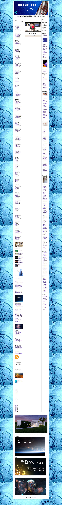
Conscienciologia (17, 58)
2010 (16, 411)
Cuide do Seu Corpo (17, 339)
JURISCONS (16, 224)
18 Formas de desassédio (17, 287)
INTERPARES (17, 222)
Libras (16, 145)
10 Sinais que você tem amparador (18, 285)
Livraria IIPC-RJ (45, 165)
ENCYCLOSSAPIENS (17, 218)
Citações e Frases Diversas (18, 332)
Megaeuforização (17, 36)
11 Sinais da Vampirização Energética (19, 282)
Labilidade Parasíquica (17, 94)
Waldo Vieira (16, 202)
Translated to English (17, 238)
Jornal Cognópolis (45, 164)
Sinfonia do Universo (17, 130)
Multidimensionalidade (17, 43)
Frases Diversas (17, 187)
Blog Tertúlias (44, 149)
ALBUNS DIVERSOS (17, 331)
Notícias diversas (17, 172)
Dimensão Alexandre (17, 165)
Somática (16, 86)
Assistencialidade (17, 51)
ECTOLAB (16, 216)
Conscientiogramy (45, 237)
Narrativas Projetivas (17, 44)
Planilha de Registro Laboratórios (18, 315)
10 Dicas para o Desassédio (18, 346)
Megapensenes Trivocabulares (18, 106)
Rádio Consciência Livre (17, 152)
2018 (16, 391)
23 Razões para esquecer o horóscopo (19, 290)
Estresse (16, 93)
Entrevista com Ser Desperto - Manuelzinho (45, 111)
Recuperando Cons (45, 170)
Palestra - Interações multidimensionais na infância (20, 251)
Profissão (16, 174)
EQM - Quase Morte (17, 34)
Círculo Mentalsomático (17, 139)
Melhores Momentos (17, 146)
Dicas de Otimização (17, 125)
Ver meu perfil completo (20, 381)
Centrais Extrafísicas (17, 41)
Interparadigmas (44, 163)
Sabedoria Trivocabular (17, 129)
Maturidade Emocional (17, 95)
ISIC (15, 223)
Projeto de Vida (44, 168)
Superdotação (16, 110)
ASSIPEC (16, 209)
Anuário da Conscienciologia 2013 (45, 235)
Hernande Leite (17, 194)
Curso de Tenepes (17, 117)
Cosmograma (16, 103)
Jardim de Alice (44, 84)
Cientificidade (16, 101)
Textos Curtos (16, 189)
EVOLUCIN (44, 139)
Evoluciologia (16, 74)
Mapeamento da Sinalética (18, 304)
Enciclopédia (44, 158)
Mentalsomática (17, 108)
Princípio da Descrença (17, 65)
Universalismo (16, 78)
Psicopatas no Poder (45, 292)
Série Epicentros (17, 131)
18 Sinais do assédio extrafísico (18, 286)
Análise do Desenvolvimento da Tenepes (45, 247)
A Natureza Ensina (45, 211)
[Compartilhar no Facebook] (34, 35)
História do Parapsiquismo (18, 128)
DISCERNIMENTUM (17, 215)
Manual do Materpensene (18, 305)
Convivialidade (16, 59)
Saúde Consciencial (17, 84)
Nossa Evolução (44, 221)
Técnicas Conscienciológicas (18, 345)
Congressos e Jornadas (17, 102)
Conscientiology (17, 231)
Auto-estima (16, 89)
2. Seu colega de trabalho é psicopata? (44, 301)
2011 (16, 410)
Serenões (16, 77)
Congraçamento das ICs (17, 137)
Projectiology (44, 236)
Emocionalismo (17, 92)
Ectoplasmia (16, 26)
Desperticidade (16, 73)
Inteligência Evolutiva (17, 144)
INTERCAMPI (17, 221)
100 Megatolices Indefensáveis (18, 348)
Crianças (16, 164)
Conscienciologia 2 (17, 351)
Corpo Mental (16, 81)
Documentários (16, 42)
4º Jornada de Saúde (17, 123)
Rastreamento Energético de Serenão (44, 45)
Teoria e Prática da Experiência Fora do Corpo (45, 218)
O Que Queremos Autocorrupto (18, 353)
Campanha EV (16, 338)
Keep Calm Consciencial (17, 352)
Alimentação (16, 158)
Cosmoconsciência (17, 33)
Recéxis (44, 169)
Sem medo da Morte (45, 212)
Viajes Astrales (16, 239)
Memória (16, 107)
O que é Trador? (44, 248)
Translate (19, 370)
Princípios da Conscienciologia (18, 340)
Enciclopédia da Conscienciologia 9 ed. (45, 197)
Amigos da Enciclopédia (17, 100)
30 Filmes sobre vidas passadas (18, 292)
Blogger (35, 497)
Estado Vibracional (45, 159)
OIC (15, 225)
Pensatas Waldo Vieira (17, 186)
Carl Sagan (16, 124)
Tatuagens (16, 178)
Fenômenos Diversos (17, 35)
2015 (16, 406)
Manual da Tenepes (45, 230)
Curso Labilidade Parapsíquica (18, 115)
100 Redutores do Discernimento (18, 347)
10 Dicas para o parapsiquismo (18, 291)
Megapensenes (16, 188)
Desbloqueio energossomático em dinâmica (45, 103)
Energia (16, 28)
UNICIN (44, 145)
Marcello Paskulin (17, 195)
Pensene (16, 64)
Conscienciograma (45, 198)
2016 (16, 405)
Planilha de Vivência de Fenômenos (19, 314)
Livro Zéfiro (44, 88)
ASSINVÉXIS (16, 208)
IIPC (43, 140)
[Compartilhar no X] (33, 35)
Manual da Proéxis (45, 228)
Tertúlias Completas (29, 36)
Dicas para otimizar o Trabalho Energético (45, 259)
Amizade (16, 159)
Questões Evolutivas (17, 334)
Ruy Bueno (16, 201)
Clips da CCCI (16, 136)
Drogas (16, 167)
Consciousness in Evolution (18, 232)
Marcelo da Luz (17, 196)
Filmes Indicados (17, 143)
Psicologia (16, 175)
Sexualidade (16, 85)
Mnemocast (16, 150)
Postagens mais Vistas (17, 344)
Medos (16, 96)
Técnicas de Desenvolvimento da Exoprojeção (20, 265)
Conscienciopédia (45, 154)
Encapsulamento (17, 27)
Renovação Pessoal (17, 66)
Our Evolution (44, 238)
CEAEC (16, 211)
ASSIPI (16, 210)
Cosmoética (16, 70)
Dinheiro (16, 166)
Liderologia (16, 171)
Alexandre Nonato (17, 193)
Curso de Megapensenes (17, 116)
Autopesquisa (16, 56)
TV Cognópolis (17, 153)
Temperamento (16, 180)
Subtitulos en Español (17, 236)
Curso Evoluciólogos (17, 71)
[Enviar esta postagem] (31, 35)
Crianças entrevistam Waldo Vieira (45, 54)
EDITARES (16, 217)
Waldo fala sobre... (17, 203)
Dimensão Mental (45, 157)
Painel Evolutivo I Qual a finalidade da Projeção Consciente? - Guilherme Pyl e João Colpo (20, 257)
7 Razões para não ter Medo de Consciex (45, 243)
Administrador (20, 380)
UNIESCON (16, 228)
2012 (16, 409)
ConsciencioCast (17, 57)
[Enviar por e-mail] (32, 35)
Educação (16, 168)
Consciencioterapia (17, 52)
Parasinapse (44, 166)
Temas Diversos (17, 179)
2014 (16, 407)
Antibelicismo (16, 161)
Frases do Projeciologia (17, 341)
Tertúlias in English (17, 237)
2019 (16, 390)
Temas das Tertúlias (45, 118)
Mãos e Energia (17, 29)
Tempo (16, 181)
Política (16, 173)
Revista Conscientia (45, 171)
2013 (16, 408)
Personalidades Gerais (17, 200)
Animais (16, 160)
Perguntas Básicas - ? (17, 151)
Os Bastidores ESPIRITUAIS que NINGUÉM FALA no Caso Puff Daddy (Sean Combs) (20, 261)
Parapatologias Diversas (17, 63)
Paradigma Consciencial (17, 109)
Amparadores (16, 50)
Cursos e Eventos (17, 138)
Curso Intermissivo (17, 72)
